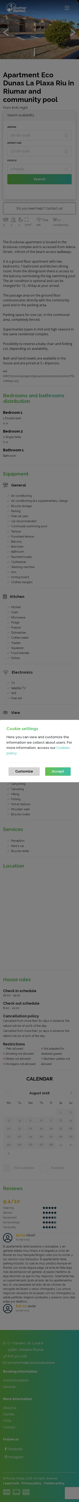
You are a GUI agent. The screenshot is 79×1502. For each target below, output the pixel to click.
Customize (24, 771)
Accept (58, 771)
